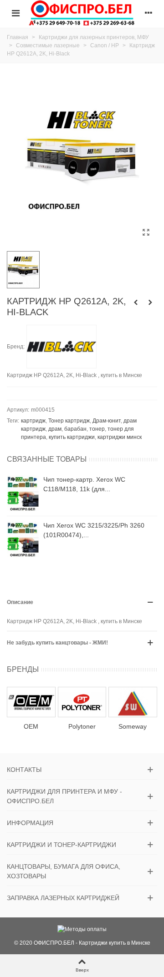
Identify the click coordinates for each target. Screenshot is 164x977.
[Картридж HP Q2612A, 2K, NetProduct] (150, 302)
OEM (31, 726)
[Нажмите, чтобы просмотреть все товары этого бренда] (61, 346)
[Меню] (15, 12)
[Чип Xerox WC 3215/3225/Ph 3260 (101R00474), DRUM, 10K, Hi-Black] (23, 539)
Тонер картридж (69, 421)
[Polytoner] (82, 702)
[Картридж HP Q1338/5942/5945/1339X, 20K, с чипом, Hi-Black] (136, 302)
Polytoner (82, 726)
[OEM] (31, 702)
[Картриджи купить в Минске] (82, 12)
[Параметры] (148, 12)
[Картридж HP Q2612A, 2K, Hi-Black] (146, 232)
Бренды (23, 669)
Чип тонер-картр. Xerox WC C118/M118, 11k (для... (84, 484)
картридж (33, 421)
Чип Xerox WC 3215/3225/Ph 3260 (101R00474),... (93, 530)
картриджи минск (119, 437)
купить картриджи (72, 437)
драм (55, 429)
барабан (75, 429)
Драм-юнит (106, 421)
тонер (97, 429)
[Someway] (132, 702)
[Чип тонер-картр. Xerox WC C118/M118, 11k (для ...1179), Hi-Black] (23, 493)
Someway (132, 726)
